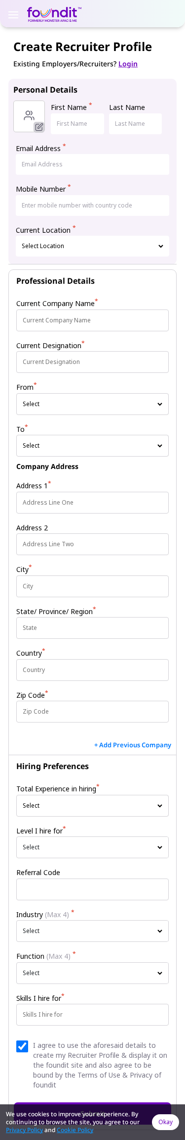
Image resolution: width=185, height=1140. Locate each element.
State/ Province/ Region (56, 611)
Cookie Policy (75, 1130)
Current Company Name (57, 303)
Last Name (127, 107)
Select (31, 847)
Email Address (41, 148)
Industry (45, 914)
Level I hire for (41, 830)
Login (128, 63)
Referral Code (38, 872)
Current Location (46, 230)
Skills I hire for (40, 998)
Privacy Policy (24, 1130)
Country (30, 653)
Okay (165, 1122)
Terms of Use (98, 1075)
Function (46, 956)
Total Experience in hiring (58, 788)
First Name (71, 107)
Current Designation (50, 345)
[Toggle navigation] (13, 14)
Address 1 (33, 485)
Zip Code (32, 695)
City (24, 569)
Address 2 (32, 527)
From (26, 387)
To (22, 429)
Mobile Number (43, 189)
